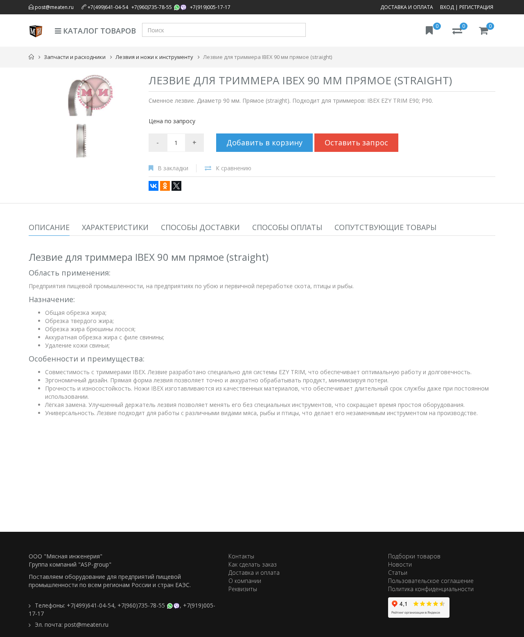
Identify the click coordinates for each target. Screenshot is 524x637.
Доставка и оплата (406, 7)
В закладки (173, 168)
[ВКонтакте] (153, 186)
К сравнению (233, 168)
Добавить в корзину (264, 142)
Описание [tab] (49, 227)
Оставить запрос (356, 142)
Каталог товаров (98, 31)
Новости (400, 564)
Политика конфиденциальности (431, 589)
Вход (447, 7)
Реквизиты (242, 589)
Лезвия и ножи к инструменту (154, 57)
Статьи (397, 572)
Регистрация (476, 7)
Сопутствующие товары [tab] (385, 227)
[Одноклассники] (165, 186)
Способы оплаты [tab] (287, 227)
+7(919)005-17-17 (210, 7)
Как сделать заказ (252, 564)
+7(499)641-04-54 (108, 7)
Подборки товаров (414, 556)
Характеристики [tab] (115, 227)
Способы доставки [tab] (200, 227)
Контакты (241, 556)
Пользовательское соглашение (431, 581)
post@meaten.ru (54, 7)
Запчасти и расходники (75, 57)
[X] (176, 186)
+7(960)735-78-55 (151, 7)
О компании (244, 581)
